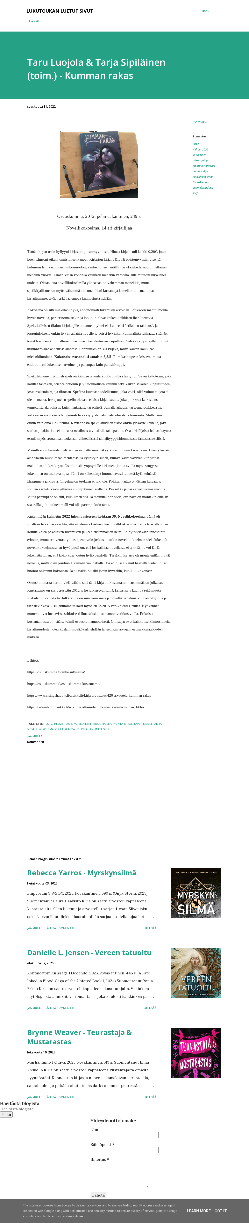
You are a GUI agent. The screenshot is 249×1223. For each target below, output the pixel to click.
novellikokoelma (203, 176)
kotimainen (199, 155)
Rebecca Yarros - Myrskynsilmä (81, 872)
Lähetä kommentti (60, 928)
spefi (195, 193)
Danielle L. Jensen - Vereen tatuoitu (89, 952)
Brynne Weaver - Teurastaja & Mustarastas (79, 1037)
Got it (221, 1211)
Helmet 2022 (200, 149)
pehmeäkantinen (203, 187)
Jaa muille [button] (200, 122)
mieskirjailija (201, 160)
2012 (196, 144)
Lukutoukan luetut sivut (59, 11)
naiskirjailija (200, 171)
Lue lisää (150, 928)
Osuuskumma (201, 182)
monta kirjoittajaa (204, 166)
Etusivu (34, 20)
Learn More (199, 1211)
